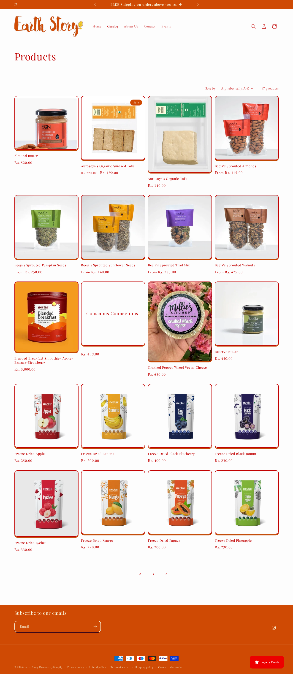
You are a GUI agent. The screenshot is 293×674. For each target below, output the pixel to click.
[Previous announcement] (95, 4)
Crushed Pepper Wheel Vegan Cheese (177, 367)
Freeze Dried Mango (97, 540)
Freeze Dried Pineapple (233, 540)
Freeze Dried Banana (97, 454)
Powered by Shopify (50, 667)
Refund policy (97, 667)
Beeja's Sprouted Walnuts (235, 265)
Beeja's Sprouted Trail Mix (169, 265)
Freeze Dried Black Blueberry (171, 454)
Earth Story (31, 667)
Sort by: (210, 88)
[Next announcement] (198, 4)
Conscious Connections (112, 313)
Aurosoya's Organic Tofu (167, 179)
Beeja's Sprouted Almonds (235, 166)
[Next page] (166, 573)
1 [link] (127, 573)
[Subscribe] (95, 627)
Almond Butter (26, 156)
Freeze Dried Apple (29, 454)
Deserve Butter (226, 352)
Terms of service (120, 667)
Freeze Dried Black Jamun (235, 454)
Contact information (170, 667)
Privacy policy (75, 667)
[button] (253, 26)
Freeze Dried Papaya (164, 540)
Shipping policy (144, 667)
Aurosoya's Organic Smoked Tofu (107, 166)
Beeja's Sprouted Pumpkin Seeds (40, 265)
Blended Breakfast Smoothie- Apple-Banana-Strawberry (43, 360)
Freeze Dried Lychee (30, 543)
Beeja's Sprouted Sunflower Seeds (108, 265)
